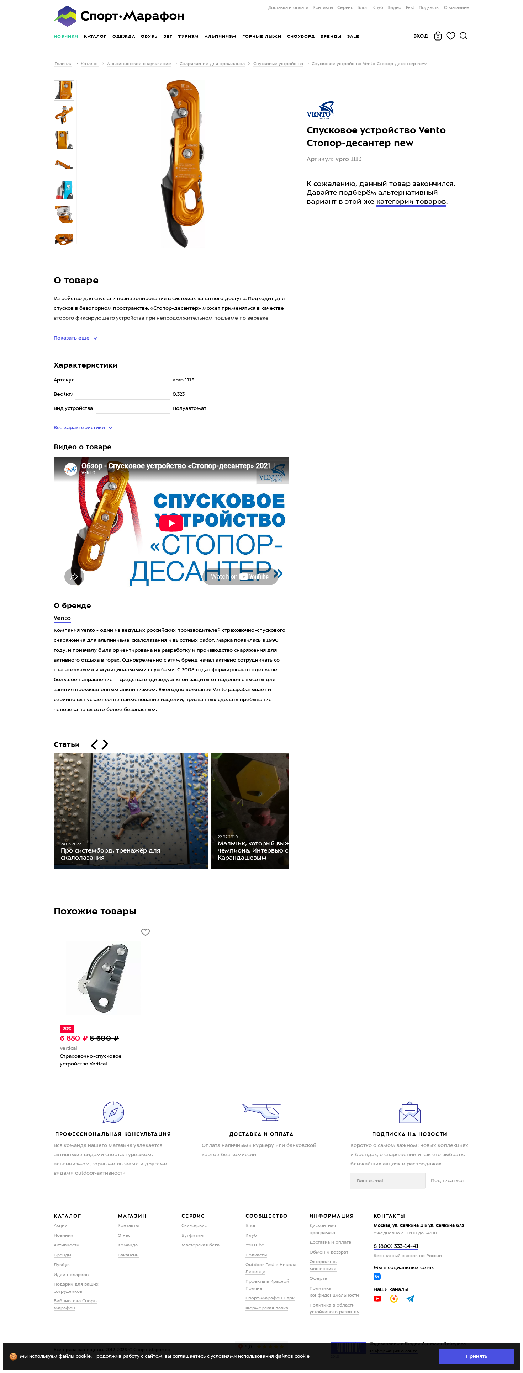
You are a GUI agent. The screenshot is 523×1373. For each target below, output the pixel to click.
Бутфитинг (193, 1236)
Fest (410, 8)
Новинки (66, 36)
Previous (48, 812)
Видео (394, 8)
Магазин (132, 1216)
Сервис (345, 8)
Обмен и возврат (329, 1252)
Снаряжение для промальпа (212, 64)
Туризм (188, 36)
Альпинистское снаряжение (139, 64)
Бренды (331, 36)
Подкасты (429, 8)
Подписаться (447, 1180)
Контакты (323, 8)
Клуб (377, 8)
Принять (476, 1356)
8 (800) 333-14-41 (396, 1246)
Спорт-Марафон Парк (270, 1298)
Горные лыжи (261, 36)
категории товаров (411, 201)
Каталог (95, 36)
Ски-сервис (194, 1226)
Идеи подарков (71, 1275)
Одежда (123, 36)
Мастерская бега (200, 1245)
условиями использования (242, 1356)
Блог (362, 8)
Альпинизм (221, 36)
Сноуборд (301, 36)
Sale (353, 36)
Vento (62, 618)
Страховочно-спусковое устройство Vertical (91, 1060)
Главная (63, 64)
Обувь (149, 36)
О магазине (456, 8)
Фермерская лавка (266, 1308)
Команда (128, 1245)
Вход (420, 36)
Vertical (68, 1048)
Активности (66, 1245)
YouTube (254, 1245)
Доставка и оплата (288, 8)
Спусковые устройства (278, 64)
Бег (168, 36)
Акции (61, 1226)
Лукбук (62, 1265)
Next (294, 812)
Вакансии (128, 1255)
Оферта (318, 1279)
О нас (124, 1236)
